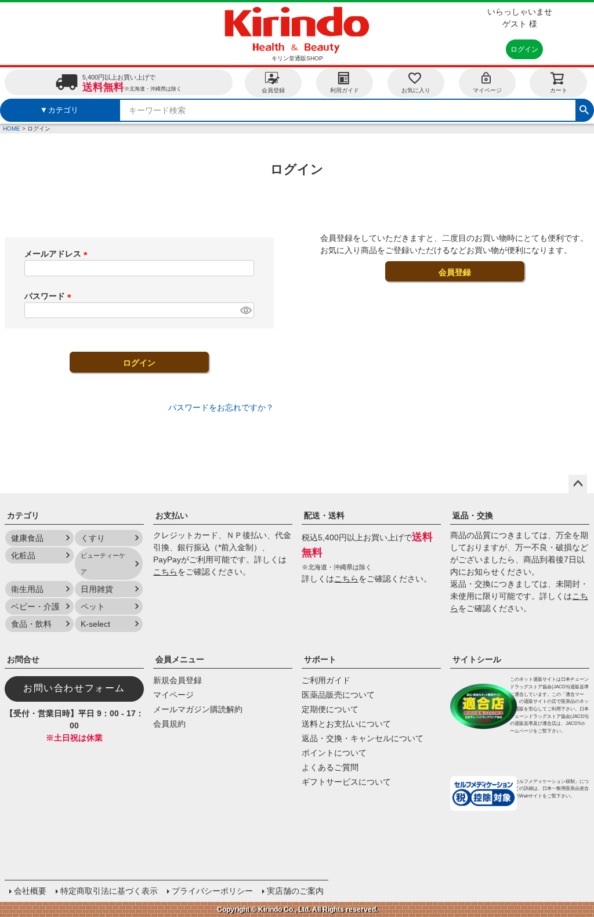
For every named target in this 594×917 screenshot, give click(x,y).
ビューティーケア (103, 563)
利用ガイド (344, 90)
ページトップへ (577, 484)
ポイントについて (334, 752)
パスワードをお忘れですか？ (221, 407)
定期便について (330, 709)
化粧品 (23, 555)
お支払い (171, 515)
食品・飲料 (31, 624)
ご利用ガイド (326, 680)
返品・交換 (472, 515)
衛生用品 (27, 589)
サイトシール (476, 659)
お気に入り (415, 90)
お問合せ (23, 659)
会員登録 (273, 90)
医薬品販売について (338, 694)
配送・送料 (324, 515)
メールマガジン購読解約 (197, 709)
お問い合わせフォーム (74, 688)
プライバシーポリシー (212, 891)
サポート (320, 659)
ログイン (524, 49)
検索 (584, 108)
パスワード (49, 296)
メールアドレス (58, 253)
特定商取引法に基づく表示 (109, 891)
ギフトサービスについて (346, 781)
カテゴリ (23, 515)
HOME (11, 128)
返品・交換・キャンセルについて (362, 738)
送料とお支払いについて (346, 723)
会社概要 (30, 891)
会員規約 (169, 723)
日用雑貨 (97, 589)
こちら (165, 571)
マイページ (487, 90)
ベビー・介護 (35, 606)
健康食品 (27, 538)
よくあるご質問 (330, 767)
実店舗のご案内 (295, 891)
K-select (95, 624)
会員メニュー (179, 659)
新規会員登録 (177, 680)
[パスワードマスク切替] (245, 310)
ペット (93, 606)
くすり (93, 538)
